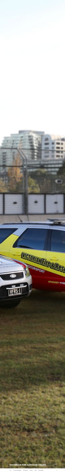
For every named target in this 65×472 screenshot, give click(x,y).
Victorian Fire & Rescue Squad (28, 465)
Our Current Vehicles (17, 470)
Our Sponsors (25, 470)
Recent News (40, 470)
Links (36, 470)
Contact (31, 470)
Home (10, 470)
